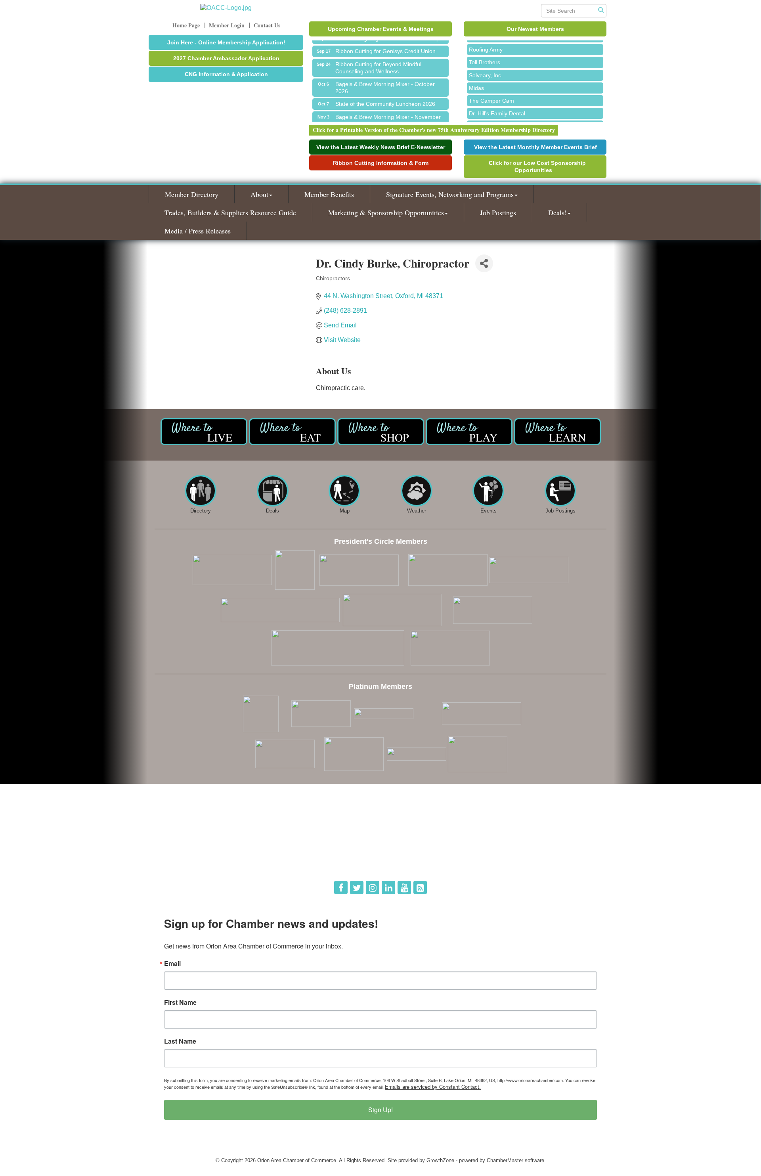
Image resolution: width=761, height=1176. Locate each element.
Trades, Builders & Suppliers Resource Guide (230, 212)
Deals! (557, 212)
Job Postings (498, 212)
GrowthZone (440, 1160)
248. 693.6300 (177, 852)
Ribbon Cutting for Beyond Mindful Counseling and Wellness (378, 60)
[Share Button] (484, 263)
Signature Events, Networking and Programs (450, 194)
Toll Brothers (484, 55)
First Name (180, 1002)
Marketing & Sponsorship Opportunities (386, 212)
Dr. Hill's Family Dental (497, 106)
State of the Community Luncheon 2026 (385, 96)
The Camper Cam (491, 93)
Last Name (180, 1041)
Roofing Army (486, 42)
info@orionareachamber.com (193, 863)
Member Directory (191, 194)
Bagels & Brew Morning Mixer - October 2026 (385, 80)
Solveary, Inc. (486, 68)
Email (172, 963)
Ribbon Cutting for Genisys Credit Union (385, 43)
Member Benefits (329, 194)
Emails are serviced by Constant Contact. (433, 1086)
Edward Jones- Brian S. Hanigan (510, 118)
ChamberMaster (505, 1160)
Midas (476, 80)
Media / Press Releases (197, 230)
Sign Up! (380, 1109)
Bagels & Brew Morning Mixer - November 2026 (388, 113)
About (259, 194)
